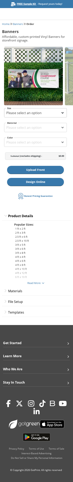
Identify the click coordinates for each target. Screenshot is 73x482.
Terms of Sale (56, 448)
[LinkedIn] (36, 412)
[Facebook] (8, 404)
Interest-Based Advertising (36, 453)
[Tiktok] (42, 404)
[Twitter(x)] (19, 404)
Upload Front (35, 170)
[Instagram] (31, 404)
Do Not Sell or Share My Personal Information (36, 458)
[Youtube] (63, 404)
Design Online (35, 182)
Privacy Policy (16, 448)
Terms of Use (36, 448)
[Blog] (52, 403)
